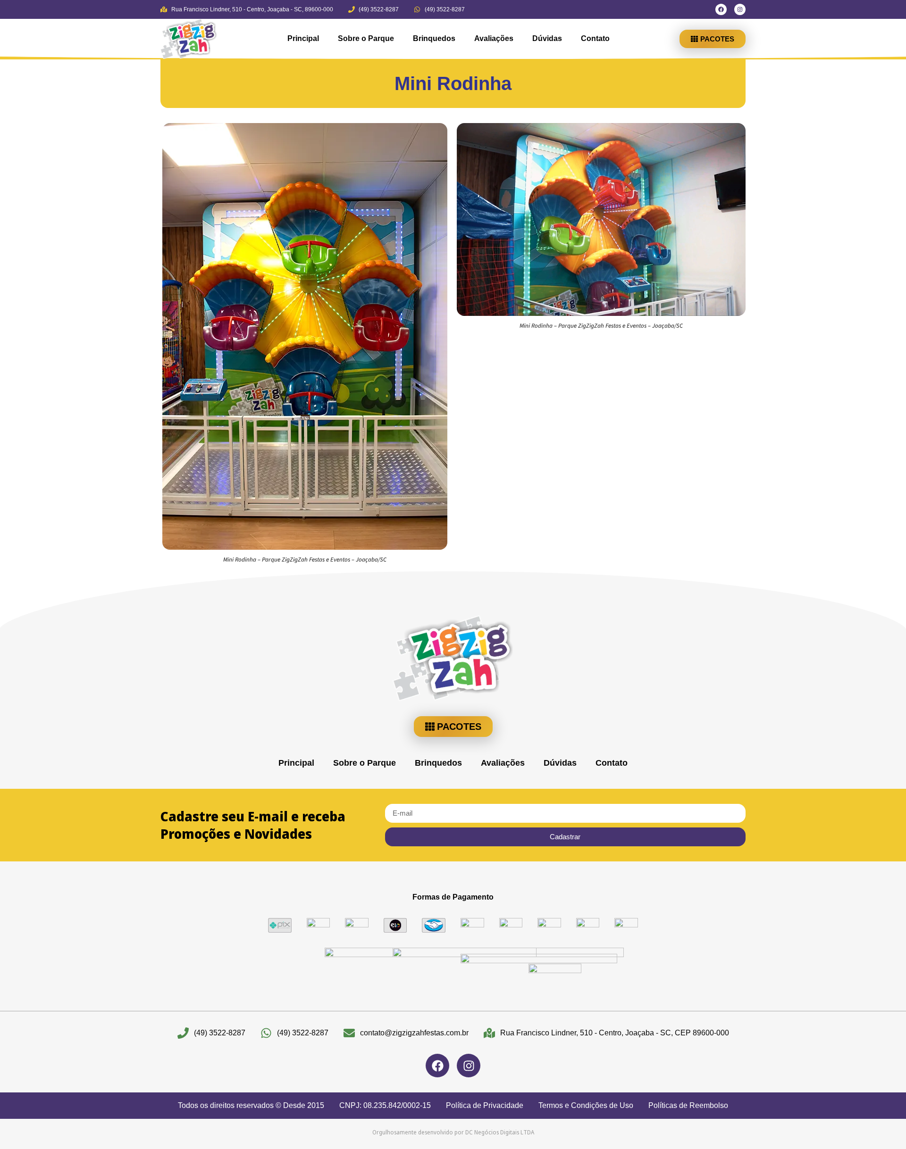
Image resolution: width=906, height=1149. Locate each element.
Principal (303, 38)
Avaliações (493, 38)
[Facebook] (721, 9)
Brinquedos (434, 38)
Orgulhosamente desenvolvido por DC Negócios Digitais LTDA (453, 1132)
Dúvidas (547, 38)
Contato (595, 38)
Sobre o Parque (366, 38)
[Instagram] (740, 9)
